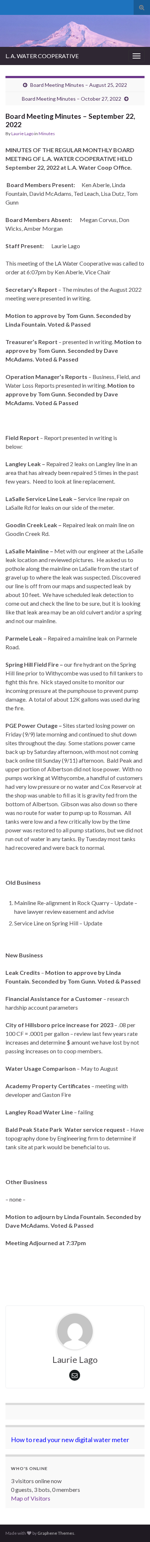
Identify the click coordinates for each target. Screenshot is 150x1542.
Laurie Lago (22, 133)
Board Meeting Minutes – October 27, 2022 (71, 99)
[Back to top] (134, 1526)
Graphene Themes (56, 1533)
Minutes (47, 133)
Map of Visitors (30, 1498)
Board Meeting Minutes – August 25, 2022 (78, 85)
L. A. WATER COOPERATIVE (42, 55)
